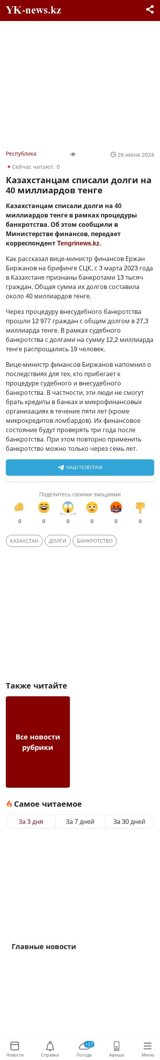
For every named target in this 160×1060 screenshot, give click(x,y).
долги (57, 540)
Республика (21, 153)
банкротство (95, 540)
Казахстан (24, 540)
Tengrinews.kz (78, 243)
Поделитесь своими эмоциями (80, 494)
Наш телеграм (84, 467)
